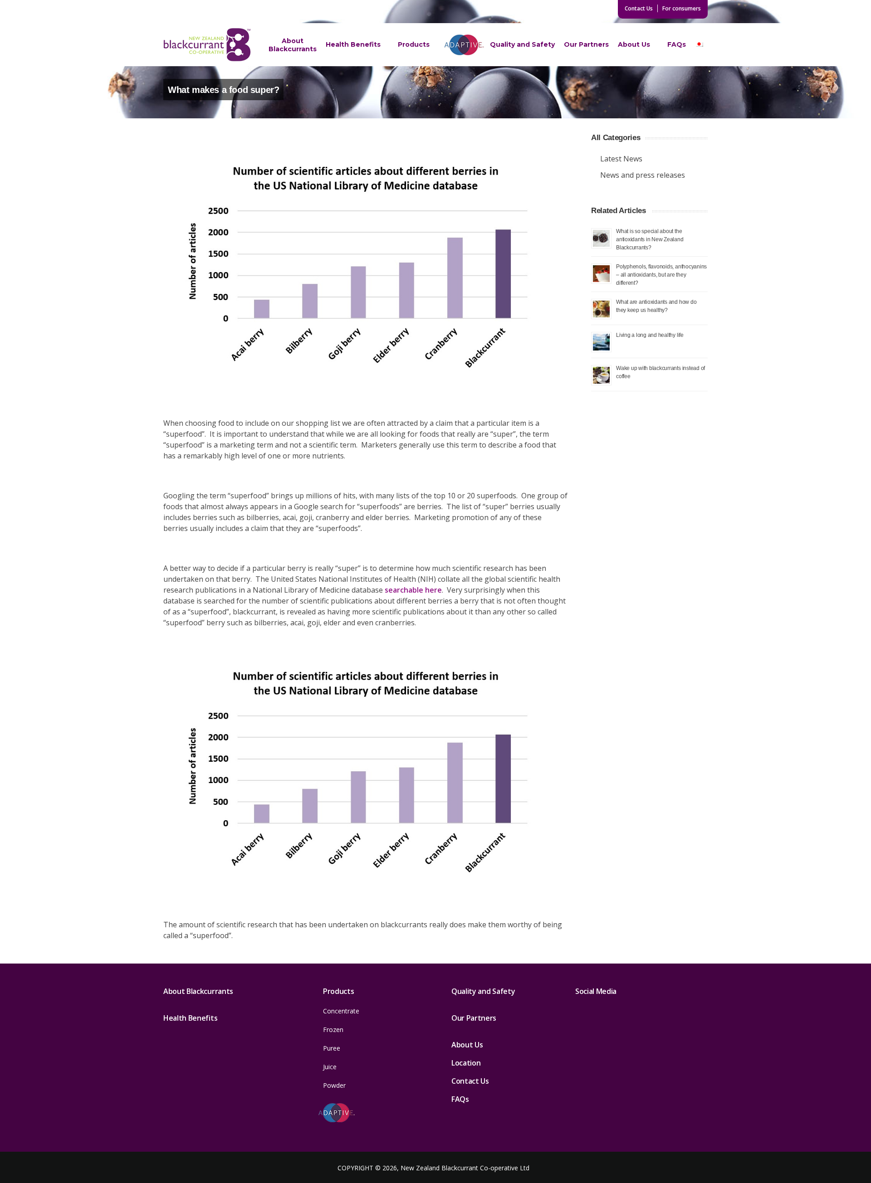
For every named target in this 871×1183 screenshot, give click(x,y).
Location (465, 1063)
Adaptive (464, 44)
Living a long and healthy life (650, 334)
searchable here (413, 590)
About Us (634, 44)
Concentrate (341, 1011)
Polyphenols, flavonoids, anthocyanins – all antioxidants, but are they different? (661, 274)
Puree (331, 1048)
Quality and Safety (522, 44)
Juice (330, 1066)
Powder (334, 1085)
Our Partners (586, 44)
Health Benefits (353, 44)
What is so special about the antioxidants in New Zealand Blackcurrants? (650, 239)
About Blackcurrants (293, 45)
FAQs (676, 44)
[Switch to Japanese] (699, 45)
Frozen (333, 1029)
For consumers (681, 8)
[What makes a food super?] (365, 267)
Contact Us (639, 8)
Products (414, 44)
